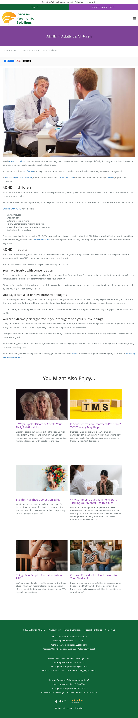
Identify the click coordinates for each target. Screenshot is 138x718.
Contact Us (110, 630)
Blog (31, 50)
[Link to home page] (17, 18)
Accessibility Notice (93, 630)
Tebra (80, 708)
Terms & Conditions (72, 630)
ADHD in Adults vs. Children (47, 50)
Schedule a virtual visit (85, 2)
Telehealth (56, 2)
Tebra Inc (41, 630)
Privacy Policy (55, 630)
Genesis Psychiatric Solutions (14, 50)
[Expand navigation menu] (134, 18)
